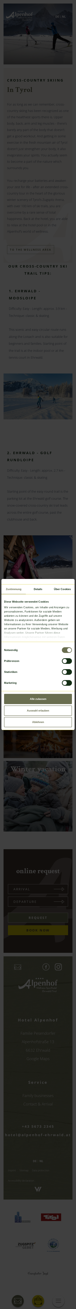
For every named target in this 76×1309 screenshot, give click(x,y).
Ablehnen (38, 722)
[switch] (67, 661)
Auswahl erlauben (38, 710)
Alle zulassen (38, 698)
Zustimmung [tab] (14, 589)
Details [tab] (38, 589)
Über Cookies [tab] (62, 589)
